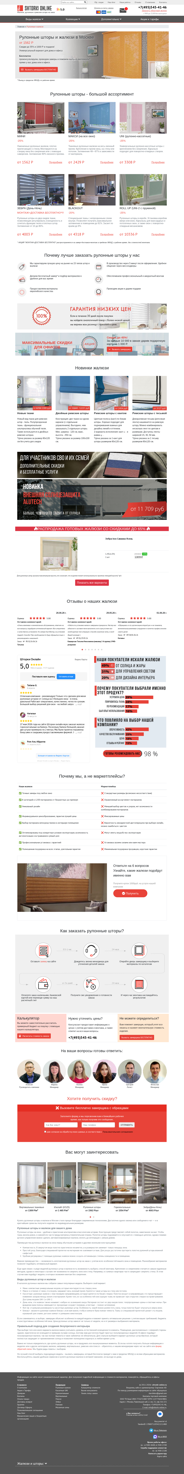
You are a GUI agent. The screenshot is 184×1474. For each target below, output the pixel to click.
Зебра (58, 1402)
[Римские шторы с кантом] (111, 393)
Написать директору (157, 1453)
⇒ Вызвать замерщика (120, 349)
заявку (43, 961)
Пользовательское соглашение (30, 1410)
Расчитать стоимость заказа (35, 1036)
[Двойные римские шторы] (73, 393)
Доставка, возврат (24, 1402)
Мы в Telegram (160, 1430)
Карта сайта (162, 1456)
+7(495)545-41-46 (152, 7)
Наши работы (125, 2)
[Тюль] (34, 393)
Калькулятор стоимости (90, 1387)
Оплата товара (23, 1399)
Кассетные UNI (62, 1390)
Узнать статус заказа (89, 1393)
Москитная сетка (62, 1407)
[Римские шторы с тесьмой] (149, 393)
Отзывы (138, 2)
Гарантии (20, 1404)
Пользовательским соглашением (118, 1131)
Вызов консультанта (89, 1390)
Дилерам (21, 1393)
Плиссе (58, 1399)
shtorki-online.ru (159, 1385)
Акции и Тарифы (24, 1390)
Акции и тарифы (149, 19)
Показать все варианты (92, 582)
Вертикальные (61, 1396)
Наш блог (111, 2)
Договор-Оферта (24, 1407)
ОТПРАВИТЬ (127, 1125)
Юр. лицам (99, 2)
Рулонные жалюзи (63, 1387)
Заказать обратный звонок (154, 10)
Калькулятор (81, 8)
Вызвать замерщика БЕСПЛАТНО (39, 70)
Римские (59, 1404)
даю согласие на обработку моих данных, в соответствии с (89, 1131)
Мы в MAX (162, 1436)
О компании (150, 2)
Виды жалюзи (34, 19)
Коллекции (72, 19)
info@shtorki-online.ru (157, 1407)
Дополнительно (110, 19)
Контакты (163, 2)
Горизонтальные (62, 1393)
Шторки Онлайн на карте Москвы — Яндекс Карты (53, 761)
